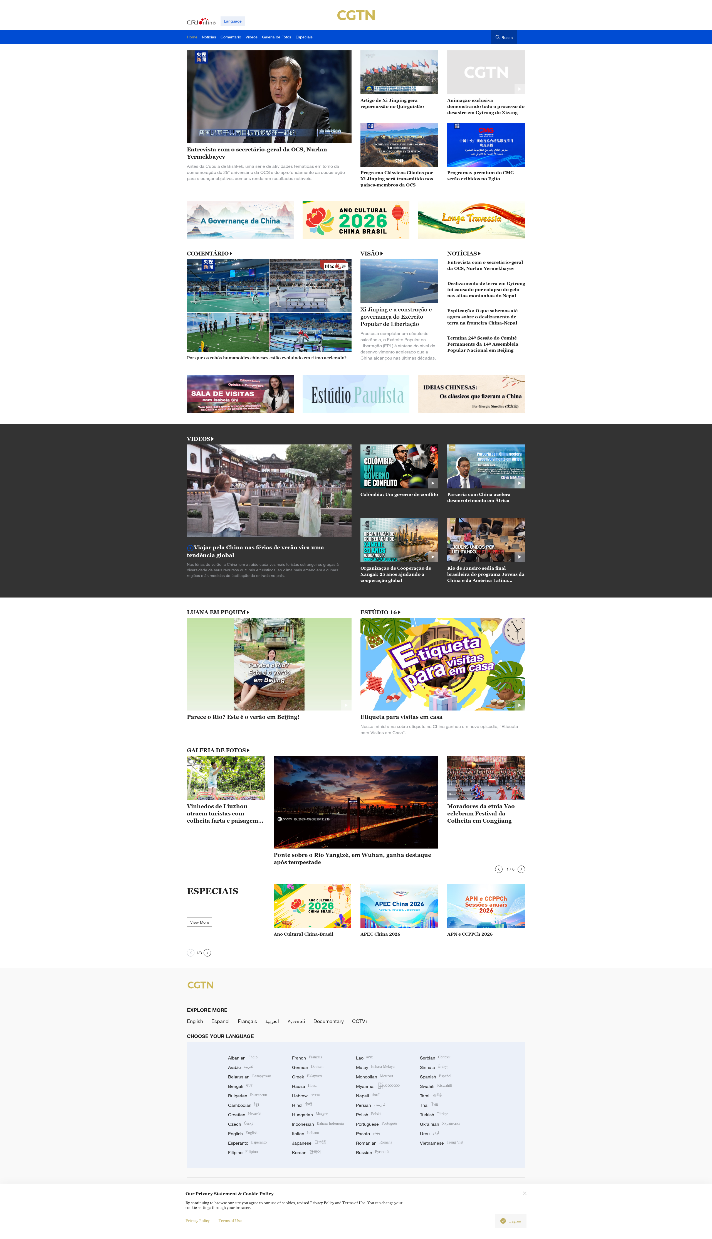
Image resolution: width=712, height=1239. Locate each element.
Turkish (434, 1114)
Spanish (435, 1077)
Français (247, 1021)
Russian (372, 1152)
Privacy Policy (198, 1220)
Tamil (431, 1095)
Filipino (243, 1152)
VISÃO (369, 253)
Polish (368, 1114)
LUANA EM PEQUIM (216, 612)
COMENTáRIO (208, 253)
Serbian (435, 1058)
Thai (429, 1105)
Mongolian (374, 1077)
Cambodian (243, 1105)
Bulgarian (247, 1095)
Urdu (429, 1133)
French (307, 1058)
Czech (240, 1124)
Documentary (328, 1021)
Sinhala (434, 1067)
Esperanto (247, 1143)
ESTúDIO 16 (378, 612)
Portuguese (376, 1124)
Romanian (374, 1143)
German (307, 1067)
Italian (305, 1133)
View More (199, 922)
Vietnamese (441, 1143)
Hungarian (310, 1114)
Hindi (302, 1105)
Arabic (241, 1067)
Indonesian (318, 1124)
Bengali (240, 1086)
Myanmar (378, 1086)
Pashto (368, 1133)
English (195, 1021)
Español (220, 1021)
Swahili (436, 1086)
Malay (375, 1067)
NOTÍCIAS (462, 253)
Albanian (243, 1058)
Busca (507, 37)
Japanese (309, 1143)
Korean (306, 1152)
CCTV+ (360, 1021)
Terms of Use (230, 1220)
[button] (499, 869)
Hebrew (306, 1095)
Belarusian (249, 1077)
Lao (365, 1058)
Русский (296, 1021)
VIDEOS (198, 439)
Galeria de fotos (216, 750)
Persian (370, 1105)
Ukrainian (440, 1124)
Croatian (244, 1114)
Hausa (304, 1086)
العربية (272, 1021)
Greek (307, 1077)
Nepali (368, 1095)
